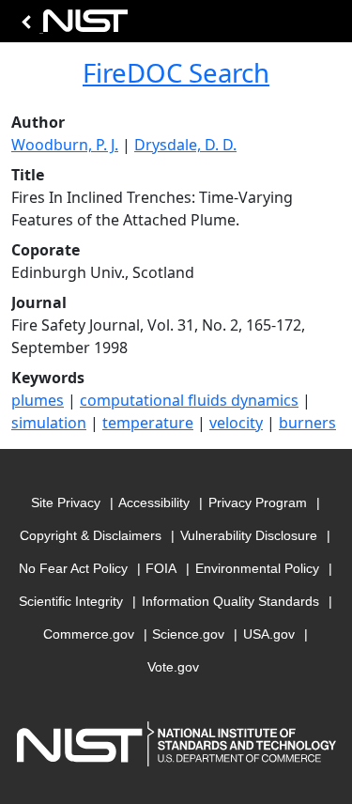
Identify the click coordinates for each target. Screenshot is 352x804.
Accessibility (154, 502)
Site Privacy (65, 502)
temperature (147, 422)
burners (307, 422)
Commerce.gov (88, 634)
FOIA (160, 568)
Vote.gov (173, 666)
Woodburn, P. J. (64, 144)
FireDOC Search (176, 72)
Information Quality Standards (230, 601)
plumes (37, 400)
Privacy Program (257, 502)
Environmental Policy (257, 568)
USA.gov (269, 634)
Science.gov (188, 634)
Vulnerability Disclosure (248, 535)
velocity (236, 422)
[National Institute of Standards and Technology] (71, 25)
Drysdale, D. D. (185, 144)
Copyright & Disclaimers (90, 535)
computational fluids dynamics (189, 400)
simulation (48, 422)
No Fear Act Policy (73, 568)
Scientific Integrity (71, 601)
